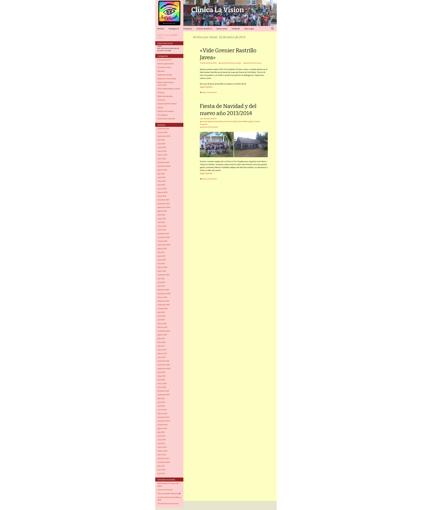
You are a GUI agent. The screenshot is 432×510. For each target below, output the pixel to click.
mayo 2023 (162, 219)
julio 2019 (161, 312)
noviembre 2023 (164, 204)
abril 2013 (161, 473)
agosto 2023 (162, 211)
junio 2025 (161, 144)
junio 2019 (161, 316)
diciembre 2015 (163, 391)
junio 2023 (161, 215)
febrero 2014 (162, 451)
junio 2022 (161, 256)
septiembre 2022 (164, 245)
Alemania (161, 71)
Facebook (236, 28)
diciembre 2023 (163, 200)
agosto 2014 (162, 428)
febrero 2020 (162, 297)
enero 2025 (162, 159)
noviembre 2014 (164, 421)
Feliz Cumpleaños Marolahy (168, 493)
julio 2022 (161, 252)
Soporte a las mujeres (166, 111)
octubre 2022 (162, 241)
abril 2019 (161, 320)
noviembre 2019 (164, 305)
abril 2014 (161, 443)
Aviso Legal (249, 28)
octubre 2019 (162, 308)
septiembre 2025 (164, 136)
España (238, 63)
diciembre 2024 (163, 162)
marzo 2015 (162, 410)
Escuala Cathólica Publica (167, 104)
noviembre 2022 (164, 237)
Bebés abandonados (165, 96)
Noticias (160, 28)
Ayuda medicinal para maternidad (165, 83)
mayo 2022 (162, 260)
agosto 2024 (162, 170)
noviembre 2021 (164, 275)
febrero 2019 (162, 327)
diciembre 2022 (163, 234)
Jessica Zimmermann (253, 63)
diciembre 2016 (163, 361)
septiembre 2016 (164, 368)
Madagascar (174, 28)
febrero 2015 (162, 413)
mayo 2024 (162, 181)
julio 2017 (161, 346)
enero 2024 (162, 196)
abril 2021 (161, 286)
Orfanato (161, 92)
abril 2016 (161, 380)
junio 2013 (161, 470)
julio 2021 (161, 278)
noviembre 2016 (164, 365)
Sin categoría (163, 115)
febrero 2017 (162, 353)
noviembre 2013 (164, 462)
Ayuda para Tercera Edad (227, 121)
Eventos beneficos (204, 28)
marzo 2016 (162, 383)
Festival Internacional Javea (168, 503)
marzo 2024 (162, 189)
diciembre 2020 (163, 290)
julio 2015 (161, 398)
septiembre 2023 (164, 207)
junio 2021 (161, 282)
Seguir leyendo (207, 87)
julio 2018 (161, 338)
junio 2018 (161, 342)
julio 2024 (161, 174)
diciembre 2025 (163, 129)
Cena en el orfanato (165, 490)
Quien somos (221, 28)
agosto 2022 (162, 249)
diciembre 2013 (163, 458)
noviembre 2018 (164, 331)
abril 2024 (161, 185)
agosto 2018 (162, 335)
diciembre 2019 (163, 301)
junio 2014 (161, 436)
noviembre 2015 (164, 395)
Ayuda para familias (165, 75)
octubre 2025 (162, 132)
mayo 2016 (162, 376)
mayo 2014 (162, 440)
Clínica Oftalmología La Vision (248, 121)
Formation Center (164, 67)
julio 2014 (161, 432)
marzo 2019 (162, 323)
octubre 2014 (162, 425)
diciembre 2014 (163, 417)
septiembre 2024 (164, 166)
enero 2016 (162, 387)
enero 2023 (162, 230)
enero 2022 (162, 271)
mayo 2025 (162, 147)
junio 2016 (161, 372)
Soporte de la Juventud (166, 119)
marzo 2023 (162, 226)
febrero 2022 (162, 267)
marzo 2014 (162, 447)
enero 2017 (162, 357)
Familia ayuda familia (210, 121)
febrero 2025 (162, 155)
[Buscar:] (272, 28)
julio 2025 (161, 140)
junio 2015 (161, 402)
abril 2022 (161, 263)
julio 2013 (161, 466)
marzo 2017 (162, 350)
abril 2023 (161, 222)
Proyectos (187, 28)
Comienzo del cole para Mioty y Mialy (169, 498)
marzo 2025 (162, 151)
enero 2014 (162, 455)
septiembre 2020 (164, 293)
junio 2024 (161, 177)
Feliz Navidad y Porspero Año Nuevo (168, 484)
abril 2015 (161, 406)
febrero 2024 (162, 192)
